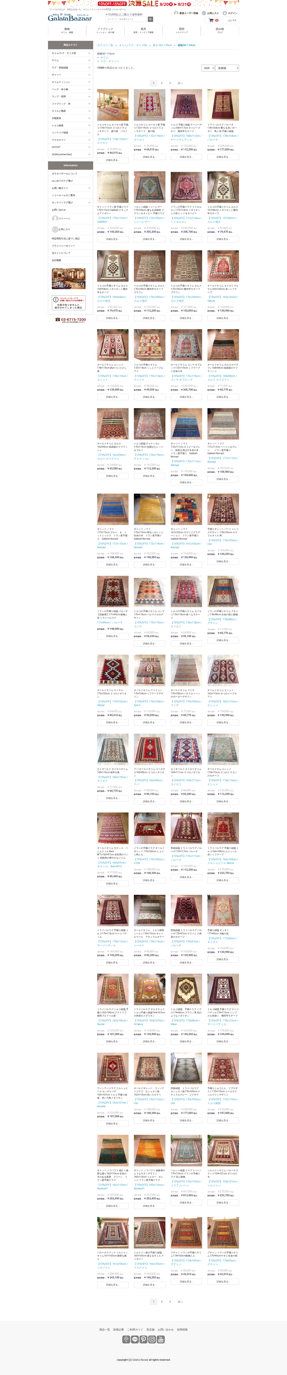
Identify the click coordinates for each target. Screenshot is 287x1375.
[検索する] (150, 19)
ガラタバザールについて (64, 173)
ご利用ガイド (135, 1329)
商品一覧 (104, 1329)
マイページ (64, 218)
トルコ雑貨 (57, 125)
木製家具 (56, 118)
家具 (143, 30)
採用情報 (182, 1329)
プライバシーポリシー (63, 245)
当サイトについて (61, 252)
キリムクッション (61, 81)
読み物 (220, 30)
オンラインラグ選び (62, 202)
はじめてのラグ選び (62, 180)
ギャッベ (56, 74)
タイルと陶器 (59, 110)
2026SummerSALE (62, 154)
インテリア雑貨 (60, 132)
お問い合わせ (59, 209)
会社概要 (56, 260)
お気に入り (64, 229)
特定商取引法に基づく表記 (66, 238)
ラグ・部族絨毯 (60, 67)
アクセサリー (59, 139)
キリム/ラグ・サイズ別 (64, 53)
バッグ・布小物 (60, 89)
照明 (182, 30)
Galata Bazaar (140, 1359)
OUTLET (56, 147)
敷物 (67, 30)
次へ (180, 83)
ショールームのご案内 (63, 195)
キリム (55, 60)
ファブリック (105, 30)
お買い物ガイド (60, 188)
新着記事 (118, 1329)
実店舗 (150, 1329)
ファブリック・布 (61, 103)
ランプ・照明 (59, 96)
